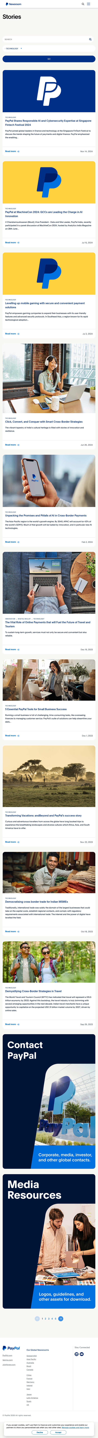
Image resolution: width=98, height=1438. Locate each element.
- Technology (11, 48)
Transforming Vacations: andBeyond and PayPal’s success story (43, 816)
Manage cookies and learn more (75, 1427)
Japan (29, 1394)
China (29, 1375)
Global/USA (32, 1356)
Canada (30, 1369)
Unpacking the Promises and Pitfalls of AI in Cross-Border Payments (46, 516)
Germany (30, 1382)
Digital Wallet (24, 619)
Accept (58, 1432)
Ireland (29, 1385)
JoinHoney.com (9, 1364)
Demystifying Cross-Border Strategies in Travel (33, 991)
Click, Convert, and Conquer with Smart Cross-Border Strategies (44, 422)
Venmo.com (8, 1360)
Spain (29, 1401)
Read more (10, 151)
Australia (30, 1363)
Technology (10, 117)
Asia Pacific (31, 1359)
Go (49, 59)
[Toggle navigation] (88, 4)
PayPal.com (7, 1355)
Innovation (10, 619)
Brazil (29, 1366)
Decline (40, 1432)
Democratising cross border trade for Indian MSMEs (36, 902)
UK (28, 1405)
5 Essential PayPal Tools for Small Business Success (36, 709)
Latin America (32, 1398)
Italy (28, 1389)
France (29, 1378)
